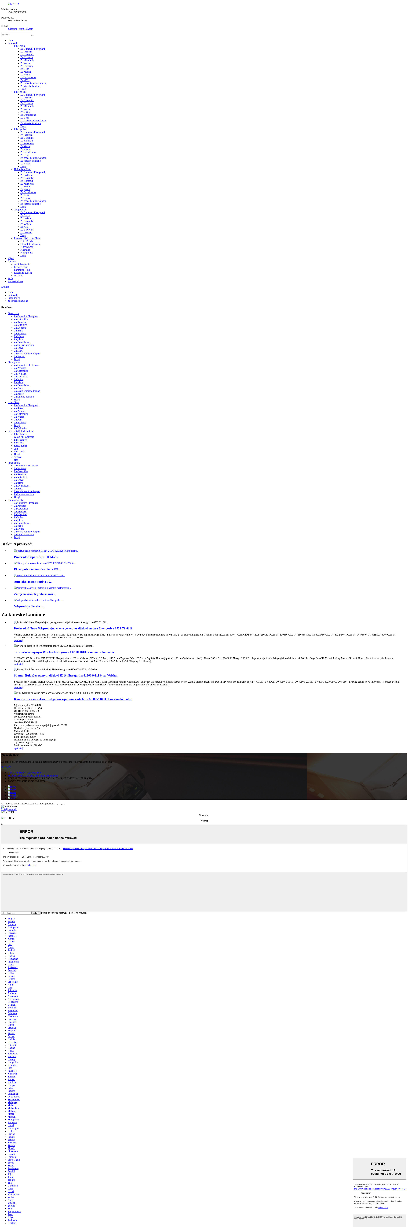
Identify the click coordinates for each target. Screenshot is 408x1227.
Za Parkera (25, 218)
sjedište (17, 457)
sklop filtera (20, 209)
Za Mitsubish (27, 60)
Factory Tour (20, 267)
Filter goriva (20, 129)
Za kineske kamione (30, 86)
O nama (12, 261)
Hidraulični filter (22, 169)
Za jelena (25, 74)
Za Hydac (25, 198)
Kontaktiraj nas (15, 281)
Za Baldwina (26, 229)
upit (16, 640)
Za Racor (25, 163)
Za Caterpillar (27, 54)
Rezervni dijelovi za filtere (27, 238)
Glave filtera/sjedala (30, 244)
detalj (20, 640)
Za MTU (24, 80)
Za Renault (19, 356)
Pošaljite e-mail (9, 809)
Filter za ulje (20, 91)
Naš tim (18, 275)
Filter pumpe (26, 252)
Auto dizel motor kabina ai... (33, 581)
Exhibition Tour (22, 269)
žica (16, 459)
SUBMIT (6, 767)
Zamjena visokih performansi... (34, 594)
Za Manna (25, 71)
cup (16, 448)
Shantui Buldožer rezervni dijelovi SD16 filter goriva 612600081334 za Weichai (65, 675)
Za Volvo (25, 63)
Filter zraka (19, 46)
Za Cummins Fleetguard (32, 48)
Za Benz (24, 68)
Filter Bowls (26, 241)
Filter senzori (26, 246)
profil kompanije (22, 264)
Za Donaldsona (28, 77)
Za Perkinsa (26, 51)
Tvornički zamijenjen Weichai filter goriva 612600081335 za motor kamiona (64, 652)
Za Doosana (26, 66)
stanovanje (19, 451)
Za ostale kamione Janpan (33, 83)
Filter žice (25, 249)
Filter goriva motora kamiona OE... (37, 569)
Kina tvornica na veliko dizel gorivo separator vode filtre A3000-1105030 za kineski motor (73, 699)
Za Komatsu (26, 57)
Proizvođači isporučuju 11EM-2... (36, 557)
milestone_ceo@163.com (20, 28)
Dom (10, 40)
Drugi (23, 89)
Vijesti (11, 258)
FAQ (10, 278)
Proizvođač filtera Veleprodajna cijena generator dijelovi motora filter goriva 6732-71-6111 (73, 628)
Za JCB (24, 226)
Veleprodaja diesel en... (29, 606)
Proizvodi (12, 43)
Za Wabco (25, 224)
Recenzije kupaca (23, 272)
